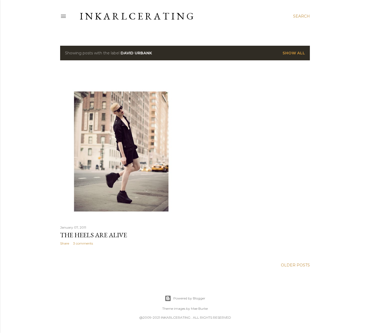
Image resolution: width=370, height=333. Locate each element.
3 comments (83, 243)
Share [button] (64, 243)
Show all (294, 53)
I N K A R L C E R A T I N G (137, 16)
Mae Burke (199, 308)
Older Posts (295, 265)
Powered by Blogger (189, 298)
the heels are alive (93, 235)
